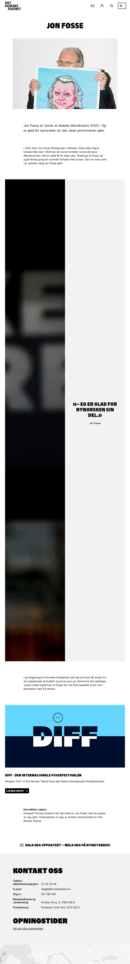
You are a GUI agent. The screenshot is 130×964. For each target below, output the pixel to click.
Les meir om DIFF (15, 791)
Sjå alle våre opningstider (28, 928)
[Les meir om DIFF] (65, 736)
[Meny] (122, 6)
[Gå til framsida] (13, 6)
